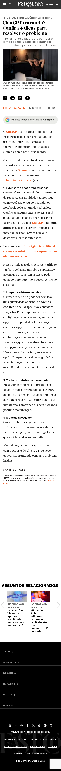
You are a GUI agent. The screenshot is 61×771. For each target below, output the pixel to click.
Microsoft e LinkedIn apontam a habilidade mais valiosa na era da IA (15, 617)
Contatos (52, 746)
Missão (22, 739)
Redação (54, 739)
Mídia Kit (18, 753)
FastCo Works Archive (36, 753)
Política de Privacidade (15, 746)
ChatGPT (38, 223)
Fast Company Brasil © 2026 (30, 760)
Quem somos (8, 739)
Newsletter (51, 4)
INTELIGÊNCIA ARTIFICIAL (36, 18)
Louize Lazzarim (14, 108)
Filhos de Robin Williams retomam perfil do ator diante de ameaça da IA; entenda (40, 620)
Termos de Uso (37, 746)
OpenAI (23, 170)
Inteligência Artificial (17, 180)
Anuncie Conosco (38, 739)
